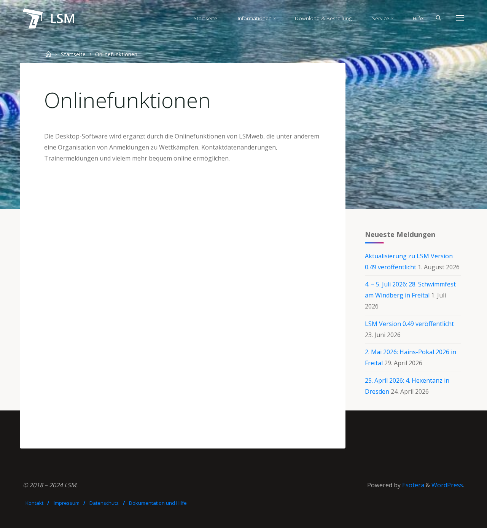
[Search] (438, 18)
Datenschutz (104, 502)
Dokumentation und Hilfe (158, 502)
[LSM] (48, 18)
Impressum (67, 502)
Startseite (73, 54)
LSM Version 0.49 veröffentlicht (409, 324)
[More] (460, 18)
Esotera (412, 485)
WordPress (447, 485)
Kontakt (34, 502)
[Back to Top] (457, 517)
